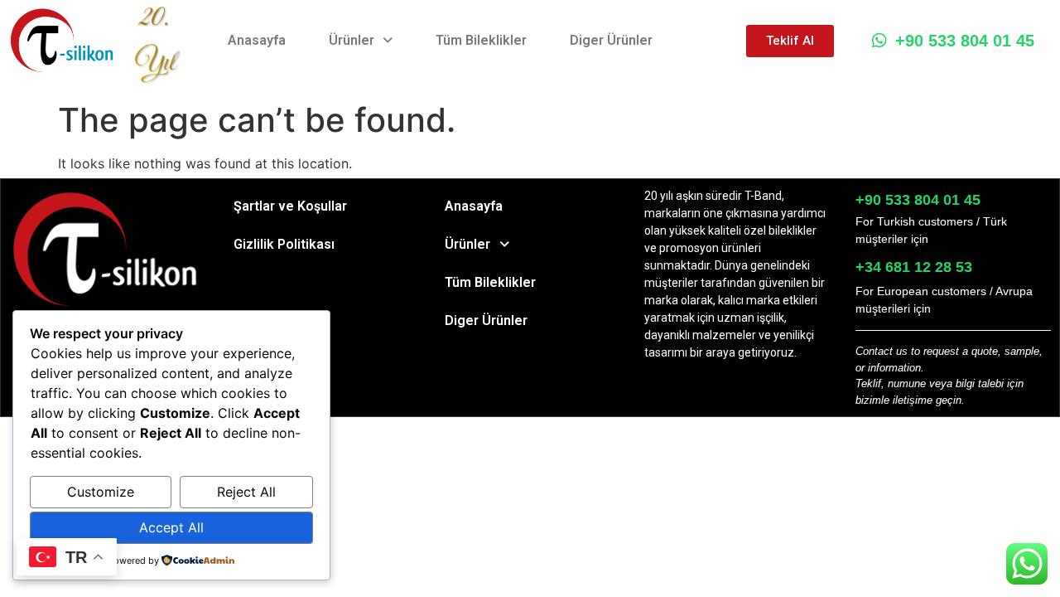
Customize (100, 491)
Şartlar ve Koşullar (290, 206)
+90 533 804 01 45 (964, 41)
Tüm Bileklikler (481, 40)
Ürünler (351, 40)
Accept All (171, 527)
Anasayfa (257, 40)
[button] (360, 41)
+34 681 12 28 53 (913, 267)
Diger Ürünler (611, 40)
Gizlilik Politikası (284, 244)
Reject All (246, 491)
